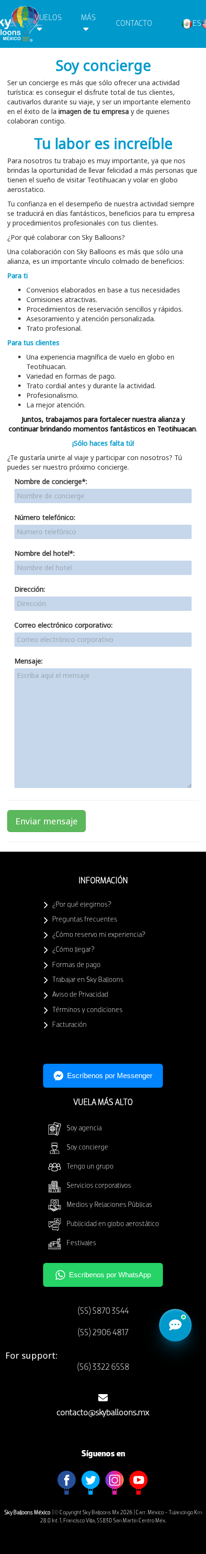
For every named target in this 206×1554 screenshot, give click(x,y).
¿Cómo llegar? (73, 950)
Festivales (81, 1243)
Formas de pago (76, 965)
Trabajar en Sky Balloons (88, 980)
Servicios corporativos (99, 1186)
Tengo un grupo (90, 1167)
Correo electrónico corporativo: (63, 625)
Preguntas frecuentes (84, 919)
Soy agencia (84, 1128)
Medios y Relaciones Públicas (109, 1205)
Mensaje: (28, 660)
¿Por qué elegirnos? (81, 905)
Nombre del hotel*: (44, 553)
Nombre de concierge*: (50, 481)
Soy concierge (87, 1147)
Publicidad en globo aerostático (113, 1224)
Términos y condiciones (87, 1010)
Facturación (69, 1025)
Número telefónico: (44, 517)
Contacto (134, 24)
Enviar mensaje (46, 821)
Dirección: (29, 589)
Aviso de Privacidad (80, 995)
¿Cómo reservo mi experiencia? (98, 935)
